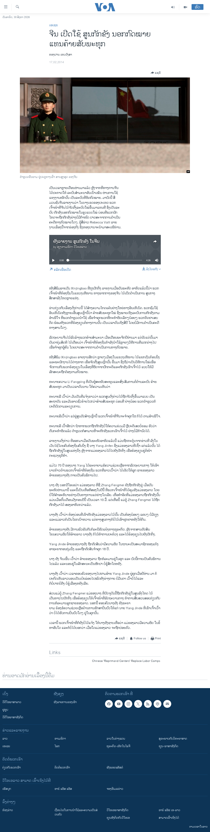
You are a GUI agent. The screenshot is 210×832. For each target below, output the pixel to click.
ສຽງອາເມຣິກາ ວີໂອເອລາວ (72, 247)
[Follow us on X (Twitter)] (138, 704)
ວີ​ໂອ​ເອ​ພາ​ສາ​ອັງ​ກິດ (117, 810)
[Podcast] (157, 704)
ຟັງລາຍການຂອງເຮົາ (65, 702)
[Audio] (173, 7)
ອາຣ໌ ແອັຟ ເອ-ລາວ (169, 810)
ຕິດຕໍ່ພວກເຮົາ (62, 767)
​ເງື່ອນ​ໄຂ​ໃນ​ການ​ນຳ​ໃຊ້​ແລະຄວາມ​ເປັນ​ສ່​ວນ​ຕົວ (76, 812)
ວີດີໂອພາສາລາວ (11, 702)
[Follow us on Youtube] (118, 704)
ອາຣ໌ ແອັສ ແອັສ (63, 789)
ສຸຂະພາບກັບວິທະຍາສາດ (173, 738)
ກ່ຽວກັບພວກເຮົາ (11, 767)
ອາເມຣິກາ (60, 738)
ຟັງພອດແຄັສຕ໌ (115, 767)
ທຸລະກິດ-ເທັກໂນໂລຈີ (118, 746)
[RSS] (148, 704)
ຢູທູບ (5, 710)
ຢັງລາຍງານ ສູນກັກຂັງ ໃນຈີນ (76, 241)
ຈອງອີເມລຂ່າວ (115, 789)
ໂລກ (57, 746)
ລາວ (5, 738)
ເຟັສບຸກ (6, 789)
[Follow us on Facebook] (109, 704)
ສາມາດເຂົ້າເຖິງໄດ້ (169, 818)
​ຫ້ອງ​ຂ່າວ (7, 810)
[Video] (185, 7)
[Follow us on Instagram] (128, 704)
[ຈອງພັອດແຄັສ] (167, 704)
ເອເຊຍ (53, 25)
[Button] (156, 72)
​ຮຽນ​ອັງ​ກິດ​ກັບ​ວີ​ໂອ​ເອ (118, 818)
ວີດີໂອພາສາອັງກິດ (12, 717)
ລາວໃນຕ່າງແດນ (116, 738)
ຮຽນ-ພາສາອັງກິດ (168, 746)
